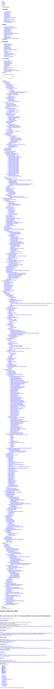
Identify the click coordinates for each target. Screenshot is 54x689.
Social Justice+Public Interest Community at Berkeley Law (18, 91)
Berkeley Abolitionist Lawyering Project (17, 419)
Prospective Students (11, 99)
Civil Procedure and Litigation (21, 633)
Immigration (14, 648)
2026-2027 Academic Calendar (11, 153)
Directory (4, 72)
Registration (8, 186)
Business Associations (10, 626)
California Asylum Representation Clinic (17, 383)
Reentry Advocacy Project (15, 430)
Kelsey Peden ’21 (11, 483)
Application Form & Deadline (16, 137)
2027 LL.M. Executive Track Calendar (14, 176)
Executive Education (7, 149)
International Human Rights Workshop (17, 400)
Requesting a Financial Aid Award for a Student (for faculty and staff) (17, 270)
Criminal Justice (9, 84)
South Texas (13, 446)
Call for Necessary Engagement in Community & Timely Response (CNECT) (19, 448)
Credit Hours (10, 185)
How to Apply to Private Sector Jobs (14, 552)
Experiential (4, 291)
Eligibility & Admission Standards (14, 117)
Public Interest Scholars (14, 239)
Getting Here (4, 676)
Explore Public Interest (12, 555)
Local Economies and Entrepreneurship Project (18, 428)
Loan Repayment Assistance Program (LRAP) (16, 243)
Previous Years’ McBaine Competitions (17, 502)
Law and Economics (9, 98)
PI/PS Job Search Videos (15, 561)
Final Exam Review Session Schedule (10, 49)
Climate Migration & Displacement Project (18, 386)
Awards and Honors (7, 286)
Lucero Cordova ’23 (11, 476)
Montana (12, 444)
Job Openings (4, 678)
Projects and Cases (11, 301)
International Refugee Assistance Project (17, 401)
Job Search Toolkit (7, 546)
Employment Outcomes (8, 601)
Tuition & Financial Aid (10, 121)
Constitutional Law (40, 633)
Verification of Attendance (10, 188)
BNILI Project (10, 458)
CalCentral (6, 52)
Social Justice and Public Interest (11, 87)
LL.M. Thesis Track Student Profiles (14, 131)
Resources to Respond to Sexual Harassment (11, 38)
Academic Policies (7, 61)
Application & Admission (10, 114)
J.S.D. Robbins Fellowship (12, 263)
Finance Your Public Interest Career (14, 562)
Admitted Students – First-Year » (11, 221)
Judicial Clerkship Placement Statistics (12, 603)
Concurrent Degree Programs (11, 104)
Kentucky (12, 440)
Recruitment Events (11, 210)
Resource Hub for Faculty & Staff (10, 21)
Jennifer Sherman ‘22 (12, 484)
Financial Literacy (9, 269)
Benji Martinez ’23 (11, 478)
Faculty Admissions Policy (10, 219)
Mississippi (12, 445)
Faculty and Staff (13, 297)
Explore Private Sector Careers (13, 551)
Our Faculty (4, 607)
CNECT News (10, 452)
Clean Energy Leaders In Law (16, 385)
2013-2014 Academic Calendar (13, 168)
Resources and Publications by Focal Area (15, 334)
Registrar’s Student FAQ (10, 194)
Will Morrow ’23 (11, 479)
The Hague (10, 522)
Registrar (5, 68)
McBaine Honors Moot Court (13, 497)
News (3, 1)
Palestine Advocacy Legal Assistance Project (18, 405)
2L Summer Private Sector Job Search (17, 553)
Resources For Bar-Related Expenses (14, 276)
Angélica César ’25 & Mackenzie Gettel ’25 (15, 462)
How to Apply (10, 375)
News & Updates (13, 250)
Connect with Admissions (10, 207)
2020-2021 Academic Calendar (13, 161)
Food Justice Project (14, 395)
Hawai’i (12, 439)
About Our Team (9, 271)
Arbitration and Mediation (11, 633)
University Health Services (8, 69)
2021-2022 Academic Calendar (13, 160)
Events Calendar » (11, 147)
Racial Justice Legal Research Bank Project (18, 451)
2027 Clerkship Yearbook (15, 575)
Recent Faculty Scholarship (8, 285)
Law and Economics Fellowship (13, 101)
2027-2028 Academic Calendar (13, 175)
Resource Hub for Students (8, 56)
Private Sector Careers (10, 550)
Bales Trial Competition (12, 508)
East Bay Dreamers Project (15, 392)
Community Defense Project (15, 424)
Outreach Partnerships (10, 220)
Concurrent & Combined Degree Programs (13, 218)
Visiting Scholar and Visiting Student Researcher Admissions (14, 229)
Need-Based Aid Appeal (15, 236)
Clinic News (10, 306)
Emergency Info (7, 20)
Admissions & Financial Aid (7, 198)
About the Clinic (11, 296)
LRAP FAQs (13, 252)
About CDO (6, 545)
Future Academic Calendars (11, 174)
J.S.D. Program (8, 134)
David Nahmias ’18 (11, 461)
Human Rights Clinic (9, 324)
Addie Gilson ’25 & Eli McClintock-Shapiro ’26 (16, 464)
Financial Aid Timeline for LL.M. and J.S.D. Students (17, 255)
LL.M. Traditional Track (10, 110)
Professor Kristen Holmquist (13, 486)
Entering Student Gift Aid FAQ (16, 233)
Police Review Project (14, 406)
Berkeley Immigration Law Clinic (16, 420)
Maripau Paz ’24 (11, 475)
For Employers (6, 586)
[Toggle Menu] (0, 79)
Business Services (7, 31)
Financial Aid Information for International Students (17, 274)
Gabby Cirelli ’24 (11, 470)
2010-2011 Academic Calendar (13, 171)
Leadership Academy (14, 240)
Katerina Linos (3, 644)
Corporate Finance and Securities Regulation (14, 655)
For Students (5, 39)
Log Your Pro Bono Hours (10, 372)
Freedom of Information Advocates (16, 397)
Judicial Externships (9, 579)
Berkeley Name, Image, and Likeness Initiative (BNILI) (20, 381)
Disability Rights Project (15, 390)
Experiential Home (7, 292)
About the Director (9, 540)
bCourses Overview (7, 12)
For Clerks (10, 578)
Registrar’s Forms (9, 189)
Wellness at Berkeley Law (8, 67)
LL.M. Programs (7, 107)
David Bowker (3, 630)
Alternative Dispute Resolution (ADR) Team (15, 511)
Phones (5, 35)
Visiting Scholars (11, 100)
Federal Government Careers (13, 566)
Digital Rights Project (14, 389)
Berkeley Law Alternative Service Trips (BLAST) (14, 433)
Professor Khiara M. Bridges (13, 485)
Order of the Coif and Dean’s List (12, 178)
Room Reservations (7, 36)
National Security (37, 626)
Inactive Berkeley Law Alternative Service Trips (16, 442)
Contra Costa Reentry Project (15, 388)
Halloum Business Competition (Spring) (15, 507)
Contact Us (10, 129)
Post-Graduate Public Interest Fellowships (17, 560)
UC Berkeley (4, 685)
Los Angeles (13, 443)
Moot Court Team (11, 512)
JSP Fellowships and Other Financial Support (16, 260)
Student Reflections (14, 320)
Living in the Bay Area (10, 217)
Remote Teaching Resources (9, 26)
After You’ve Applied (12, 203)
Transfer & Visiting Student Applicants (14, 204)
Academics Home (7, 82)
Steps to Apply (10, 115)
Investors (7, 536)
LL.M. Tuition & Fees (12, 254)
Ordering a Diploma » (10, 190)
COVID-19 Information (8, 22)
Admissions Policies (11, 119)
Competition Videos (9, 515)
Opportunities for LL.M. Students (12, 454)
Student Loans (8, 278)
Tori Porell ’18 (10, 465)
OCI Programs (8, 580)
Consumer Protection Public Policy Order (17, 387)
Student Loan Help (14, 249)
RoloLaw (5, 18)
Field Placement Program (8, 516)
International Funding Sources (13, 257)
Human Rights (9, 648)
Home (3, 606)
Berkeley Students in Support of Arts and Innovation (19, 421)
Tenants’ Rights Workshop (15, 413)
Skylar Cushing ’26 (11, 463)
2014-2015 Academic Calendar (13, 167)
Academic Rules (7, 15)
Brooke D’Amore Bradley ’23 (13, 471)
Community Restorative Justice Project (17, 423)
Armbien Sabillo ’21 (11, 482)
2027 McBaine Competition (15, 498)
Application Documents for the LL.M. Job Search (14, 584)
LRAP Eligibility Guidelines (15, 244)
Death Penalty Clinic (9, 295)
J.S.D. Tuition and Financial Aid (16, 138)
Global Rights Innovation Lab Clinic (12, 317)
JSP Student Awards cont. (12, 145)
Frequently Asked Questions (11, 528)
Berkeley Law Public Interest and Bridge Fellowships (19, 564)
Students (9, 349)
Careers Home (6, 544)
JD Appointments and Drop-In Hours (12, 549)
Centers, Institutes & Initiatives (9, 290)
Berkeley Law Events (7, 30)
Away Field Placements (10, 521)
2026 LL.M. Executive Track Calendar (12, 154)
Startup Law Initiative (14, 411)
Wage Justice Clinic (14, 431)
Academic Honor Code (12, 180)
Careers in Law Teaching (8, 598)
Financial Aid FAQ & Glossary (11, 266)
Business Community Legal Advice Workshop (18, 382)
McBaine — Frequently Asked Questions (17, 499)
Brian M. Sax (10, 367)
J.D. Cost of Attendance (12, 234)
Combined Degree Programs (11, 105)
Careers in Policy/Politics (12, 568)
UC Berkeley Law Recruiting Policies (12, 587)
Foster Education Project (15, 396)
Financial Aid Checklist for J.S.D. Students (15, 264)
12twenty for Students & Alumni (9, 604)
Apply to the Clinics (9, 294)
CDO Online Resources (10, 597)
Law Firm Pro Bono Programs (11, 488)
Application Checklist (12, 118)
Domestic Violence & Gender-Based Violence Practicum (13, 539)
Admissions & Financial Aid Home (10, 199)
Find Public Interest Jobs (12, 557)
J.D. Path (12, 89)
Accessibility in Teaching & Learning (10, 27)
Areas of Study (6, 83)
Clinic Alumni (13, 354)
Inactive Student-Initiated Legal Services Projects (16, 417)
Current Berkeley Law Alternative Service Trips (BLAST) (18, 434)
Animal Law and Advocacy (15, 377)
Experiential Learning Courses (9, 491)
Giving (3, 4)
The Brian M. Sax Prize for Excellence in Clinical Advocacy (16, 366)
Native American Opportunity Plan (16, 241)
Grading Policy (8, 589)
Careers (4, 543)
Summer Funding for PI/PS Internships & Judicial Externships (21, 563)
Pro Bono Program (7, 369)
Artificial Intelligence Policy (13, 182)
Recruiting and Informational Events (14, 127)
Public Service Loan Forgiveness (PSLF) (17, 248)
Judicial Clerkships (9, 569)
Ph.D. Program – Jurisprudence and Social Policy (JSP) (15, 144)
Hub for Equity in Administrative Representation (19, 450)
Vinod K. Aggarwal (4, 620)
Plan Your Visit (10, 208)
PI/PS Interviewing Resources (16, 558)
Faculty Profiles (6, 46)
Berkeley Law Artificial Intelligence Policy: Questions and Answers (22, 183)
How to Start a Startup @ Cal (13, 533)
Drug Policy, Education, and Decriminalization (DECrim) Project (19, 466)
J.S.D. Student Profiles (12, 142)
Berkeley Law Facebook (8, 44)
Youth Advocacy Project (15, 415)
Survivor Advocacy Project (15, 412)
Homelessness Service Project (15, 399)
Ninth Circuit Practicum (8, 538)
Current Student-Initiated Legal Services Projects (16, 376)
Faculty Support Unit (7, 29)
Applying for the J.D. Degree (11, 201)
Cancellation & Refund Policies (13, 125)
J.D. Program (6, 102)
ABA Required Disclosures (6, 679)
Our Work (10, 321)
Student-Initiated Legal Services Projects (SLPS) (14, 374)
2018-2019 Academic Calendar (13, 163)
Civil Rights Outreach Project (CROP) (17, 422)
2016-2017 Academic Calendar (13, 165)
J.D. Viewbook (11, 212)
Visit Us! (9, 128)
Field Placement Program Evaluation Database (14, 529)
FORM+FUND (11, 534)
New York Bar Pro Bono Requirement (12, 489)
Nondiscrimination (5, 683)
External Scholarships (14, 237)
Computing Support (7, 28)
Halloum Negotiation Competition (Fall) (15, 504)
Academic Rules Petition (12, 181)
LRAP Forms (13, 247)
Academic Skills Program (8, 62)
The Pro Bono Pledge (10, 370)
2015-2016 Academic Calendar (13, 166)
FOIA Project (10, 459)
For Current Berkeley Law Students (12, 223)
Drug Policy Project (14, 391)
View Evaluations (7, 16)
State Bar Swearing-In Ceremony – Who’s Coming (19, 197)
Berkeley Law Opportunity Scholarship (17, 238)
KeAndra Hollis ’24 (11, 474)
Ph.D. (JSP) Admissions (8, 228)
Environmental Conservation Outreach (17, 393)
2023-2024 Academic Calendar (13, 158)
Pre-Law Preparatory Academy (13, 205)
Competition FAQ (14, 505)
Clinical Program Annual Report (11, 364)
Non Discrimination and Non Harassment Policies (14, 588)
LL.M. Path (12, 90)
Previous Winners (13, 506)
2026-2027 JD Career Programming (12, 548)
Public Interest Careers (10, 554)
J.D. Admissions (7, 200)
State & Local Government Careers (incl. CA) (16, 567)
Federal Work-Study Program (11, 279)
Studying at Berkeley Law (10, 216)
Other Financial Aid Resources (11, 272)
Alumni (3, 5)
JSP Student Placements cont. (13, 146)
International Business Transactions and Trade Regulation (23, 626)
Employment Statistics (10, 602)
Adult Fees (10, 347)
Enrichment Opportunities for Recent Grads (13, 595)
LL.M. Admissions (7, 226)
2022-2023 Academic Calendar (13, 159)
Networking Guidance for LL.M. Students (13, 585)
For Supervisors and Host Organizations (13, 525)
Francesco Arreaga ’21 (12, 481)
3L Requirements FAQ (12, 192)
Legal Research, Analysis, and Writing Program (14, 492)
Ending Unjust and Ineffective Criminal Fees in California (20, 348)
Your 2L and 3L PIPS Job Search (16, 559)
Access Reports (11, 358)
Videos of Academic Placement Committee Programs (15, 600)
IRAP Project (10, 460)
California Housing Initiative (15, 384)
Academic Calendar (7, 11)
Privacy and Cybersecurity (44, 626)
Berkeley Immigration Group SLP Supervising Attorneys (17, 468)
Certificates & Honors (7, 148)
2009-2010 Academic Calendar (13, 172)
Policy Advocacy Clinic (10, 338)
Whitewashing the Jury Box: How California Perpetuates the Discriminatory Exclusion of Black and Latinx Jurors (29, 305)
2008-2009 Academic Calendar (13, 173)
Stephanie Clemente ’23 (12, 480)
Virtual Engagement (11, 209)
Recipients (10, 368)
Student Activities (11, 96)
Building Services (7, 37)
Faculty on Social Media (8, 287)
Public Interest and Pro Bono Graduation (17, 92)
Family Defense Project (14, 394)
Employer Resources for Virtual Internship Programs (15, 593)
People (9, 340)
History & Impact (9, 542)
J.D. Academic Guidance (10, 191)
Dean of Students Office (8, 60)
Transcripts (8, 187)
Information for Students (12, 299)
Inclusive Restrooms (7, 71)
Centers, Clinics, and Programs (13, 94)
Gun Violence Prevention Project (16, 398)
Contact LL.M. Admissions (13, 213)
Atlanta (12, 436)
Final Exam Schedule (7, 51)
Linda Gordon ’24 (11, 457)
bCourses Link (6, 13)
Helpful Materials (13, 500)
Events (3, 2)
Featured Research (7, 289)
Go (12, 76)
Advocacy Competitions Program (9, 494)
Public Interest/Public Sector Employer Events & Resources (20, 556)
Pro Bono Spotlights (9, 456)
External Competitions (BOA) (11, 509)
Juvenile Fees (10, 344)
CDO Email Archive (9, 582)
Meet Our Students (9, 130)
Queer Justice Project (14, 409)
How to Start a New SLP (12, 416)
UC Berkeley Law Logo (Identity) (10, 17)
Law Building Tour (11, 211)
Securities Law (43, 655)
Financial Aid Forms (9, 267)
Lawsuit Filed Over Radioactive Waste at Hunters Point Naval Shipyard (20, 314)
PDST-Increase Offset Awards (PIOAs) (17, 242)
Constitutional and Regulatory (11, 97)
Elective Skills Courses (10, 493)
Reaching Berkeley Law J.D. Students (12, 592)
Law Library (4, 3)
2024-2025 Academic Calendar (13, 157)
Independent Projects (9, 453)
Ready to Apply (11, 202)
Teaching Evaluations (7, 48)
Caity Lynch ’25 (11, 467)
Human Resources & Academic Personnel (11, 33)
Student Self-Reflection (14, 336)
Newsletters (10, 315)
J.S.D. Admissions (7, 227)
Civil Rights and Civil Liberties (31, 633)
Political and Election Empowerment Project (18, 407)
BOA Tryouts (10, 510)
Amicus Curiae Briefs (14, 302)
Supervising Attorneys (10, 455)
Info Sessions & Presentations (11, 268)
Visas (9, 123)
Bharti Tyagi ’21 (11, 477)
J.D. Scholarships (11, 235)
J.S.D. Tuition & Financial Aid (11, 261)
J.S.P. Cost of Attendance (12, 259)
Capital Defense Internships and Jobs (17, 300)
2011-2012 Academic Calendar (13, 170)
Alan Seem (2, 652)
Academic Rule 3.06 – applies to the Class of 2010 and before (18, 184)
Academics (4, 81)
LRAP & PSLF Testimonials (15, 251)
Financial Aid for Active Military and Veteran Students (17, 273)
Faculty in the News (7, 288)
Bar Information (9, 195)
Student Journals (7, 64)
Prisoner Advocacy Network (15, 429)
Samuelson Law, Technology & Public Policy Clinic (15, 351)
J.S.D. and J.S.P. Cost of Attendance (14, 262)
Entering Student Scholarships (16, 232)
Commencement (7, 65)
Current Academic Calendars (13, 111)
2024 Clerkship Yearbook (15, 572)
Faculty (9, 95)
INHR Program (11, 523)
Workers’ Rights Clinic (14, 414)
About (9, 352)
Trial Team (10, 514)
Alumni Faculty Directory (10, 599)
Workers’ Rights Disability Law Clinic (17, 432)
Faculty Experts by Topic (8, 282)
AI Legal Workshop (14, 418)
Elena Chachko (3, 637)
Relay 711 (3, 682)
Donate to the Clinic (11, 307)
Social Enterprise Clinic (10, 359)
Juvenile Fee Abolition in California (16, 346)
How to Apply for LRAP (15, 246)
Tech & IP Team (11, 513)
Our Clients (12, 322)
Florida (12, 438)
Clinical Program (7, 293)
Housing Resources (11, 124)
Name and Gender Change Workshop (17, 403)
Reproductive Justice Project (15, 410)
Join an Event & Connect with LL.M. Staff (13, 126)
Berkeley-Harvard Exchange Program (12, 106)
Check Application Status (12, 120)
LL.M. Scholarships (11, 256)
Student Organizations (8, 63)
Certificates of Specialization (11, 113)
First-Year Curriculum (10, 103)
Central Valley (13, 437)
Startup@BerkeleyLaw (8, 530)
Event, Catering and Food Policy (9, 19)
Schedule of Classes (7, 14)
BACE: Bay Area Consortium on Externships (16, 526)
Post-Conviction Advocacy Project (16, 408)
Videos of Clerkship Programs (13, 577)
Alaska (12, 435)
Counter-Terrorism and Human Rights (17, 333)
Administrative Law (10, 640)
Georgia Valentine (14, 341)
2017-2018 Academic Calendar (13, 164)
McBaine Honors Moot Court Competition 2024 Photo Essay (21, 503)
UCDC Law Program (12, 524)
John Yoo (2, 658)
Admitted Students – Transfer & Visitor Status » (14, 222)
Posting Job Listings (9, 590)
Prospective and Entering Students (14, 231)
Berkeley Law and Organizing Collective (17, 380)
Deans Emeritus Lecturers (8, 284)
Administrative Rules (9, 527)
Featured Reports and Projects (16, 330)
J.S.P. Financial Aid (9, 258)
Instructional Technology (8, 34)
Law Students (8, 531)
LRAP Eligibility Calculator (15, 245)
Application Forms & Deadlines (13, 116)
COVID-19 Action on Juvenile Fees (17, 345)
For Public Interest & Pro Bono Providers (13, 490)
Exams (5, 50)
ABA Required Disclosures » (11, 225)
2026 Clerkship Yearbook (15, 574)
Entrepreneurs (8, 532)
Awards (7, 487)
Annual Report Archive (12, 365)
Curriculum (10, 88)
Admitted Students (9, 122)
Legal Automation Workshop (15, 427)
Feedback (3, 680)
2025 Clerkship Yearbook (15, 573)
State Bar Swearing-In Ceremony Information (16, 196)
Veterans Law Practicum (8, 537)
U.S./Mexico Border (14, 441)
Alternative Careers (9, 581)
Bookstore (6, 66)
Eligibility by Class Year (10, 495)
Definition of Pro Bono (12, 371)
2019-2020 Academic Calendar (13, 162)
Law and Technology (9, 86)
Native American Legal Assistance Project (18, 404)
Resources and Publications (13, 343)
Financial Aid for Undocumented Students (15, 275)
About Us (10, 318)
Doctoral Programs (7, 133)
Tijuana (12, 447)
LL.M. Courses (8, 112)
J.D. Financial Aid (7, 45)
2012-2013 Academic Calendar (13, 169)
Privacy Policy (4, 684)
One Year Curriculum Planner (11, 151)
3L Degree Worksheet (12, 193)
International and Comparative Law (12, 93)
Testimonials (8, 517)
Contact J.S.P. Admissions (12, 214)
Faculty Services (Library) (8, 32)
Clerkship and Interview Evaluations (14, 576)
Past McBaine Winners (14, 501)
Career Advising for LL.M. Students (10, 583)
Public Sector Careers (10, 565)
